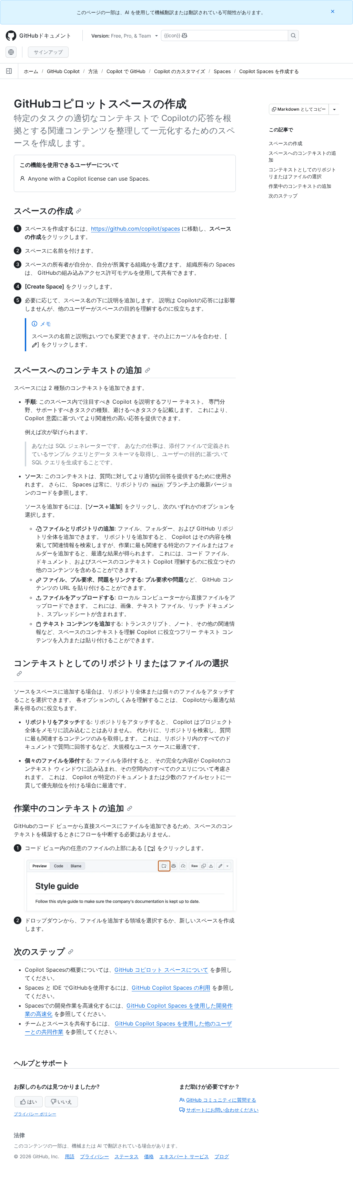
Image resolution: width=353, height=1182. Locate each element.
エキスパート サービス (184, 1156)
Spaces (222, 71)
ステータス (126, 1156)
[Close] (333, 11)
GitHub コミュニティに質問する (221, 1100)
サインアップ (48, 52)
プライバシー (94, 1156)
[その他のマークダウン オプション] (334, 109)
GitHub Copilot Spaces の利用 (171, 987)
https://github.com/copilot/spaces (135, 228)
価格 (149, 1156)
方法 (93, 71)
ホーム (31, 71)
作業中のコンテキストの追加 (69, 808)
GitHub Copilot (63, 71)
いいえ (65, 1101)
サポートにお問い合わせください (222, 1110)
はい (32, 1101)
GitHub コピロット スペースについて (161, 969)
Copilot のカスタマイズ (179, 71)
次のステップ (39, 952)
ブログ (221, 1156)
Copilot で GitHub (126, 71)
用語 (69, 1156)
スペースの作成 (43, 211)
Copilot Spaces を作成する (269, 71)
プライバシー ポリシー (35, 1114)
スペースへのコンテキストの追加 (78, 370)
